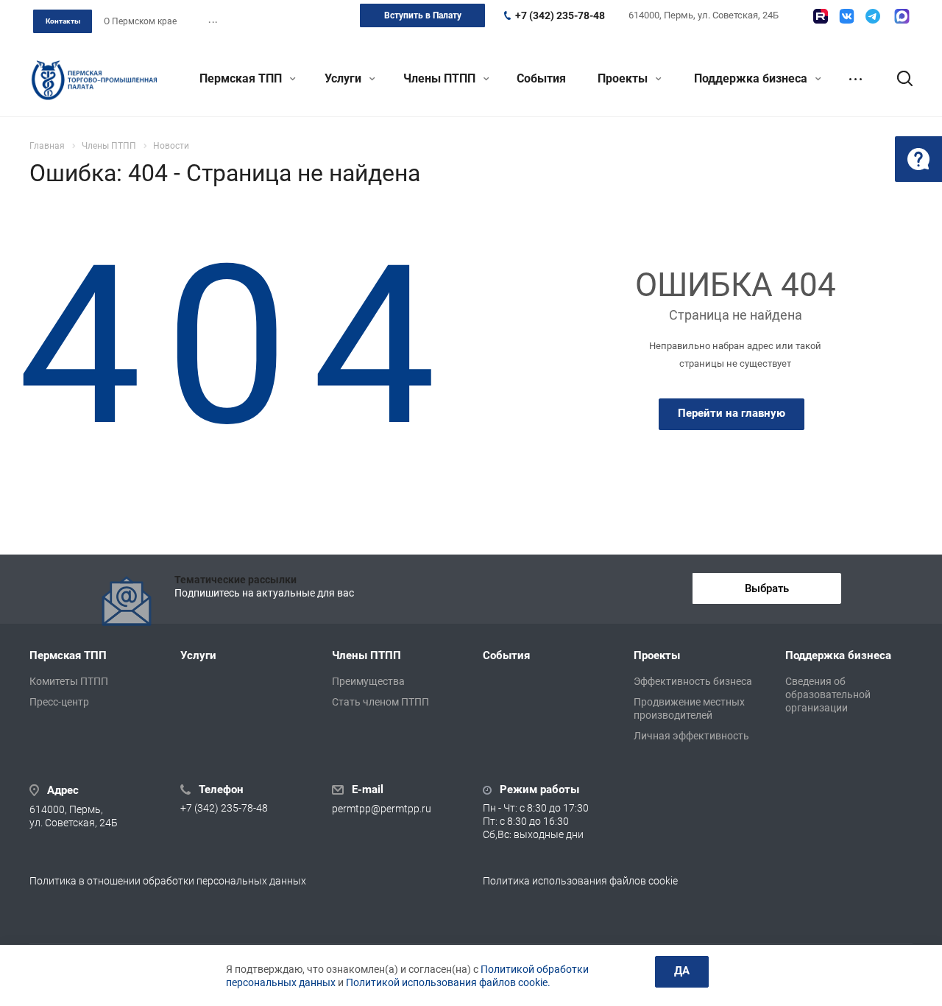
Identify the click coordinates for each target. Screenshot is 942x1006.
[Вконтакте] (846, 16)
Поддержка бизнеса (752, 78)
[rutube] (820, 16)
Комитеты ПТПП (68, 681)
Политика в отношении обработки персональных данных (167, 881)
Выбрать (767, 588)
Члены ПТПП (440, 78)
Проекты (624, 78)
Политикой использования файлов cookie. (448, 982)
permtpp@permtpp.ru (381, 809)
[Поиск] (898, 79)
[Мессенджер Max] (902, 16)
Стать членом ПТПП (380, 702)
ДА (682, 970)
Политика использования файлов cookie (580, 881)
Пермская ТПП (242, 78)
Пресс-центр (59, 702)
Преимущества (368, 681)
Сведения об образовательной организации (828, 694)
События (541, 78)
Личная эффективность (691, 736)
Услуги (344, 78)
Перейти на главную (731, 413)
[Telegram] (872, 16)
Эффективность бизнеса (693, 681)
